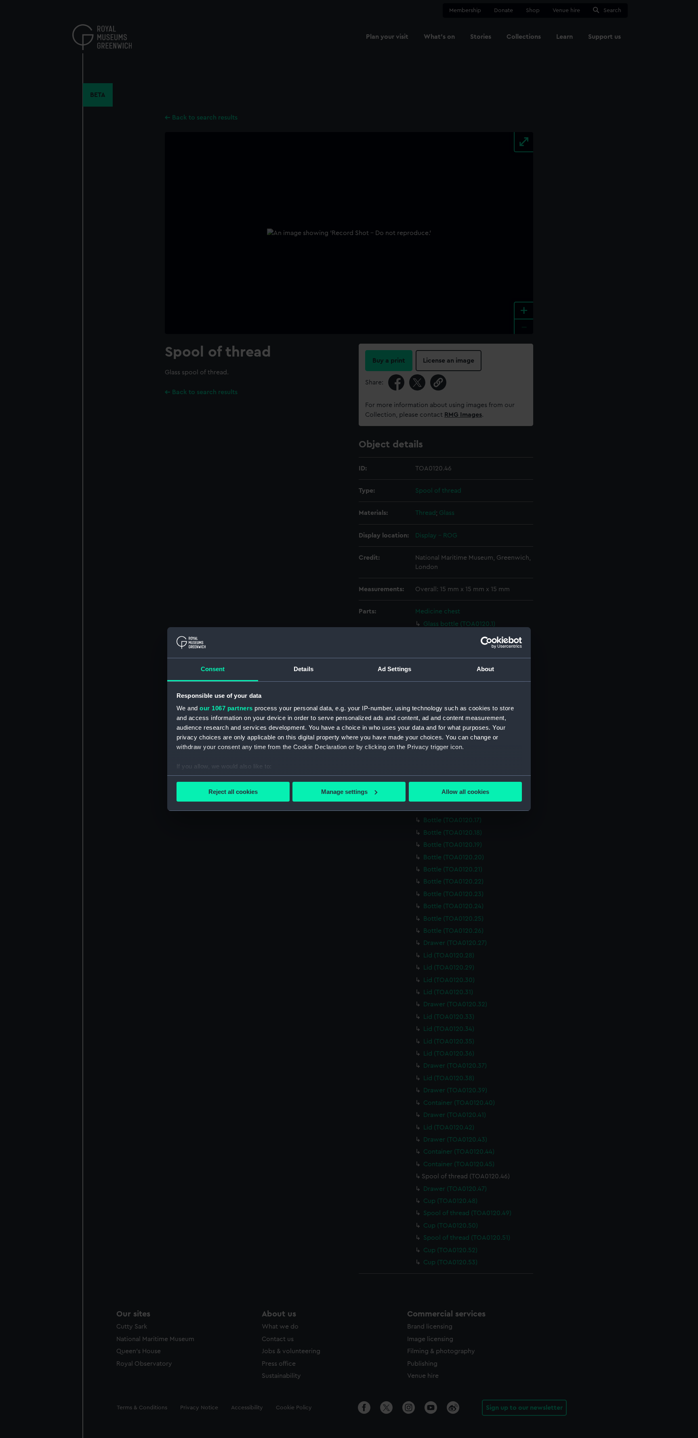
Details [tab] (303, 668)
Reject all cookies (233, 791)
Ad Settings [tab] (394, 668)
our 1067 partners (226, 708)
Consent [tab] (213, 668)
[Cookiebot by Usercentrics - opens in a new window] (486, 642)
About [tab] (485, 668)
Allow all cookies (465, 791)
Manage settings (344, 791)
